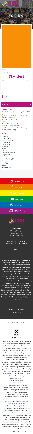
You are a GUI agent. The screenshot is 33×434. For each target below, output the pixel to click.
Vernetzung (5, 167)
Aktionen (4, 136)
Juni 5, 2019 (5, 72)
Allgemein (4, 138)
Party (3, 148)
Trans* (4, 163)
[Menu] (29, 3)
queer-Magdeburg (7, 159)
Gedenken (5, 142)
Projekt (4, 157)
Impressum (21, 309)
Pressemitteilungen (7, 152)
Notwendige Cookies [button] (16, 378)
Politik (3, 150)
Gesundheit (5, 144)
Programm (5, 155)
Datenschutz (16, 312)
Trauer (4, 165)
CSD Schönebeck (6, 140)
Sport (3, 161)
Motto (4, 146)
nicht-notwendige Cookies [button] (16, 403)
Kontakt (11, 309)
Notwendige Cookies (17, 380)
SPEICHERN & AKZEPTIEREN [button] (16, 431)
